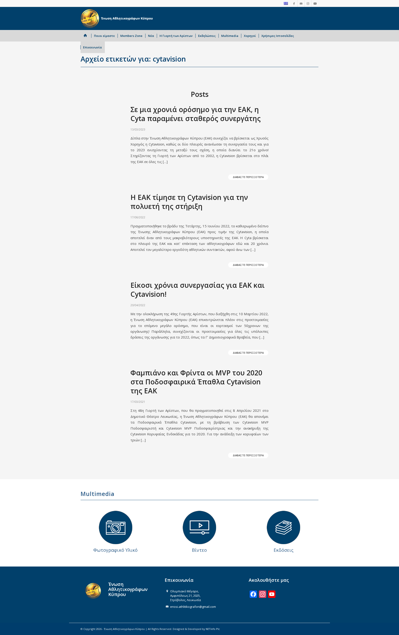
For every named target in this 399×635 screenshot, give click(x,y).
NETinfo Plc (213, 629)
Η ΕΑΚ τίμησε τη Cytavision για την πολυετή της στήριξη (189, 202)
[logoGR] (118, 18)
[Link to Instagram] (308, 3)
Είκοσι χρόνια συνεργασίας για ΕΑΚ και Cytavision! (197, 289)
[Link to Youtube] (314, 3)
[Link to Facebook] (294, 3)
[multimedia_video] (199, 527)
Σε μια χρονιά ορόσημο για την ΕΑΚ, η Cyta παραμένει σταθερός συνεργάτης (195, 114)
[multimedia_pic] (115, 527)
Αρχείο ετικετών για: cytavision (133, 59)
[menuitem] (86, 36)
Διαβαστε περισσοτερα (248, 177)
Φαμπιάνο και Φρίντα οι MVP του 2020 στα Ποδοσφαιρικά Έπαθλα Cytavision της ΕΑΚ (196, 381)
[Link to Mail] (301, 3)
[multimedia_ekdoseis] (283, 527)
